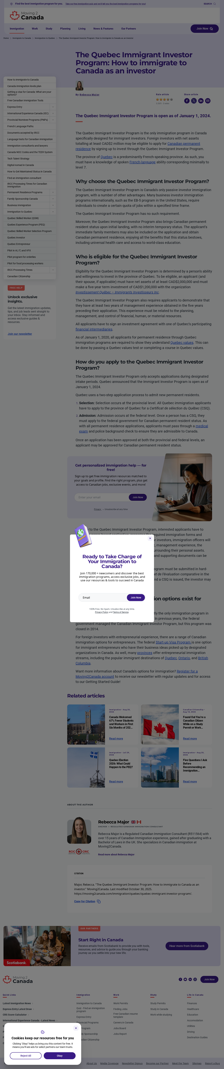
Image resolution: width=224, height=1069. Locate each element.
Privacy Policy (101, 612)
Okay (59, 1055)
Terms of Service (120, 612)
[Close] (76, 1028)
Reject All (25, 1055)
